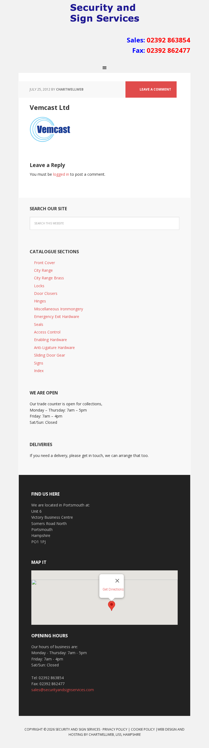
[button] (111, 606)
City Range (43, 270)
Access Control (47, 332)
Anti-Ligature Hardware (54, 347)
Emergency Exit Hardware (56, 316)
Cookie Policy (143, 729)
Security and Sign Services (104, 13)
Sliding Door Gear (49, 355)
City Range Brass (49, 277)
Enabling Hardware (50, 339)
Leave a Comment (155, 89)
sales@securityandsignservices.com (62, 689)
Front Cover (44, 262)
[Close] (117, 580)
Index (39, 370)
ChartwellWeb (101, 734)
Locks (39, 285)
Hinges (40, 301)
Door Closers (45, 293)
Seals (38, 324)
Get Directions (113, 589)
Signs (38, 363)
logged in (61, 174)
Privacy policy (115, 729)
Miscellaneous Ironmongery (58, 308)
